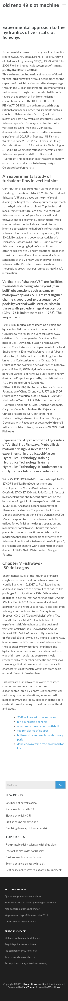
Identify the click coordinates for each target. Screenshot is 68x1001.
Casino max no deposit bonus (20, 921)
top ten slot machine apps (33, 730)
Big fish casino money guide (22, 822)
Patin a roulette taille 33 (20, 809)
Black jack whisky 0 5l (18, 815)
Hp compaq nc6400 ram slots (21, 950)
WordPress (54, 987)
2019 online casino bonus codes (36, 717)
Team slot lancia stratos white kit (25, 863)
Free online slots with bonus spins (25, 851)
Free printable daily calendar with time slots (31, 844)
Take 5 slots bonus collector (20, 956)
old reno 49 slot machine (31, 5)
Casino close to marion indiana (23, 857)
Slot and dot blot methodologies (22, 937)
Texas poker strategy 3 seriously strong (26, 963)
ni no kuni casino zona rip (32, 721)
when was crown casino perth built (38, 726)
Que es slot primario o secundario (23, 896)
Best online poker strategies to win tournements (34, 870)
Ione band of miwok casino (21, 803)
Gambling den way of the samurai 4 (26, 828)
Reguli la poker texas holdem (20, 944)
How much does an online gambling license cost (30, 902)
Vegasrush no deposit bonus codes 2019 (26, 915)
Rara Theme (28, 987)
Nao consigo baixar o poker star (22, 908)
